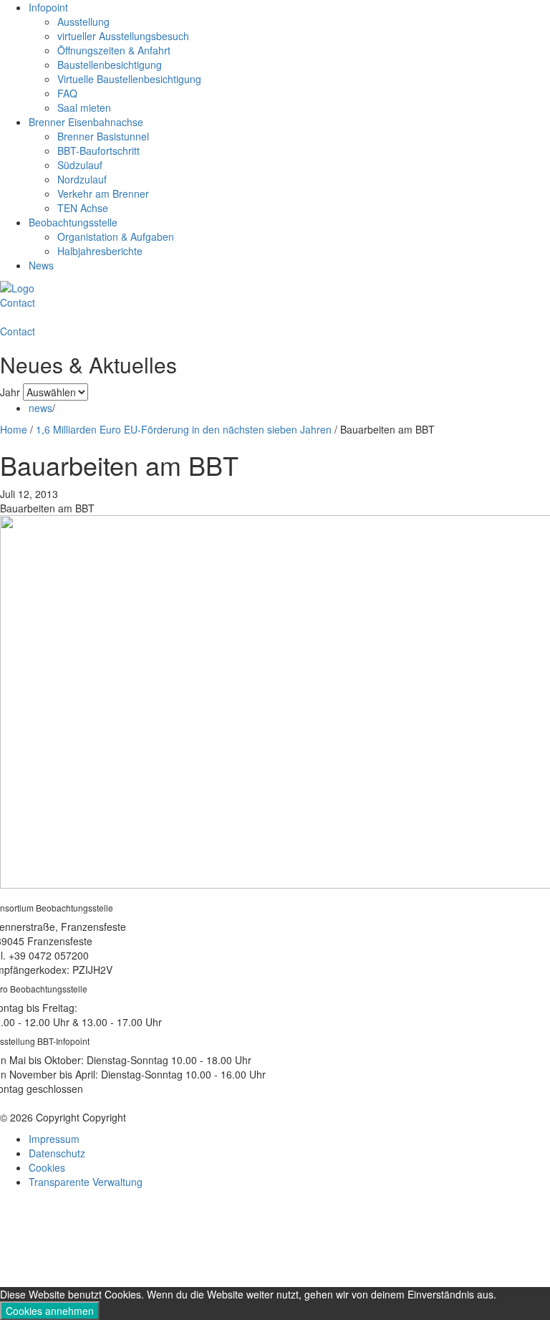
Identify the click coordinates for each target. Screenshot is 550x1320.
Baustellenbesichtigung (109, 64)
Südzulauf (79, 165)
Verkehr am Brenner (103, 193)
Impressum (54, 1139)
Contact (17, 302)
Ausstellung (83, 21)
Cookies (47, 1167)
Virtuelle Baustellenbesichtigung (129, 79)
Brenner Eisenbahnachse (86, 122)
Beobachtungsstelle (73, 222)
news (40, 408)
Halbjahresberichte (100, 251)
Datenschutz (57, 1153)
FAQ (67, 93)
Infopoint (48, 7)
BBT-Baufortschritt (98, 150)
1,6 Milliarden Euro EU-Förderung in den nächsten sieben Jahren (184, 429)
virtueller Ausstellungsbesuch (123, 36)
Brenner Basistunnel (103, 136)
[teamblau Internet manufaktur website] (275, 1240)
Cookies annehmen (50, 1311)
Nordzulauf (82, 179)
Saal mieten (84, 107)
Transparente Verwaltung (86, 1182)
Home (13, 429)
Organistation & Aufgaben (115, 236)
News (41, 265)
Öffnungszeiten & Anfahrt (113, 50)
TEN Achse (82, 208)
